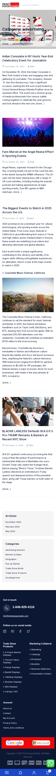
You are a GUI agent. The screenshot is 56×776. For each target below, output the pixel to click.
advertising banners (15, 550)
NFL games (30, 188)
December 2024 (13, 522)
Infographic (11, 559)
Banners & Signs (13, 554)
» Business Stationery (40, 669)
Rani (32, 66)
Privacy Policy (10, 723)
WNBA (30, 174)
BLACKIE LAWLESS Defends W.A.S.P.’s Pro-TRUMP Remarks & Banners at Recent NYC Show (27, 435)
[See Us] (5, 631)
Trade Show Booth (14, 568)
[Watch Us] (13, 631)
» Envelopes (35, 659)
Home (5, 43)
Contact (7, 713)
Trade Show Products (16, 573)
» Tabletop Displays (12, 677)
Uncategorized (12, 577)
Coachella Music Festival (19, 317)
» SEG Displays (10, 686)
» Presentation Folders (40, 673)
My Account (9, 718)
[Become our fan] (21, 631)
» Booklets (35, 664)
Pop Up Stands (12, 563)
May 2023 (10, 531)
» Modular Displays (12, 682)
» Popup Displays (11, 667)
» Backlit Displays (11, 672)
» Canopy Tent (10, 691)
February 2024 (12, 526)
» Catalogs (35, 654)
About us (7, 708)
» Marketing (35, 649)
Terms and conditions (13, 727)
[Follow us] (29, 631)
